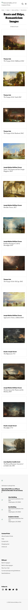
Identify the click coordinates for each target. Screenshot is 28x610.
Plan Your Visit (5, 568)
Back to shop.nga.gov (7, 565)
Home (3, 10)
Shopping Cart (5, 544)
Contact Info (5, 541)
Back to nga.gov (6, 562)
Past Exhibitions (6, 573)
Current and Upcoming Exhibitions (11, 570)
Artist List (4, 546)
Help (3, 539)
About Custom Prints (7, 536)
